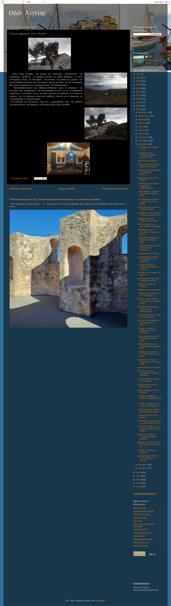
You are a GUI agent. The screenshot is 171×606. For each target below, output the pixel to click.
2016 (138, 92)
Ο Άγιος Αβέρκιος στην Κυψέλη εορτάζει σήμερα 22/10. (149, 346)
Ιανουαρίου (143, 112)
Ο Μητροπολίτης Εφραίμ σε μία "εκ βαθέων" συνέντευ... (149, 172)
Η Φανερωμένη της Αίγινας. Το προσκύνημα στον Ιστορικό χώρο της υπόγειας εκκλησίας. (55, 199)
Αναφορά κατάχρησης (144, 494)
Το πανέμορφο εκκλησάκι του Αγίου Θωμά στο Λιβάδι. (148, 201)
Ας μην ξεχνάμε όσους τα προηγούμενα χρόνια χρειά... (148, 338)
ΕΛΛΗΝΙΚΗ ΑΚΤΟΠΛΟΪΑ (143, 512)
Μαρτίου (142, 119)
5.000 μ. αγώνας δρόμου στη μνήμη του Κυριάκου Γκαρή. (149, 301)
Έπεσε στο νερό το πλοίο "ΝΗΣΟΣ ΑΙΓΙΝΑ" (148, 208)
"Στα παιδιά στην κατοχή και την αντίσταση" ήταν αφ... (149, 422)
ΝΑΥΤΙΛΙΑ (137, 521)
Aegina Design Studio (142, 533)
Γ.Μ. (150, 57)
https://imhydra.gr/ (141, 543)
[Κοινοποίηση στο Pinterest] (45, 178)
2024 (138, 480)
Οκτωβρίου (143, 144)
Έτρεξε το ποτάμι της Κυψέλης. (147, 285)
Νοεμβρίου (143, 465)
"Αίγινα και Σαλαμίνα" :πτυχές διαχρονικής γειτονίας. (147, 436)
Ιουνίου (141, 130)
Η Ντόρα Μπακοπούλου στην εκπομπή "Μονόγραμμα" (148, 309)
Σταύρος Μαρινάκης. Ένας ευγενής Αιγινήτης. (149, 316)
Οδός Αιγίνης (27, 12)
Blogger (101, 601)
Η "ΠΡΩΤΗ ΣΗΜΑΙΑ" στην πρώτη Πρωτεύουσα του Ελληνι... (149, 429)
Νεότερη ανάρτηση (20, 188)
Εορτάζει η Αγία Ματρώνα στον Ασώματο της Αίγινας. (148, 322)
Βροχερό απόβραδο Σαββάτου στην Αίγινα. (148, 219)
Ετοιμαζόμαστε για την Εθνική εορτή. (147, 386)
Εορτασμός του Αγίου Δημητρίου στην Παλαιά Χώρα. (149, 362)
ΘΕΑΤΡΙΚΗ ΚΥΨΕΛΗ (142, 515)
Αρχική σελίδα (67, 188)
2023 (138, 476)
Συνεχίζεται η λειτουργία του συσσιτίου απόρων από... (149, 214)
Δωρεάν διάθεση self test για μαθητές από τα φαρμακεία (148, 259)
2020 (138, 106)
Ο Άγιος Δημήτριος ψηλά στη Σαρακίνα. (148, 380)
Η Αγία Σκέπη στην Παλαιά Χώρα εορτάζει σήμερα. (149, 411)
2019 (138, 102)
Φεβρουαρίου (144, 116)
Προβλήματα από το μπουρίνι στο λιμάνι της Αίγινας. (148, 232)
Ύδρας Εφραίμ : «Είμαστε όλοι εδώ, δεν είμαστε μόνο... (148, 193)
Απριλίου (142, 123)
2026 (138, 487)
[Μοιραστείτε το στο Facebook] (43, 178)
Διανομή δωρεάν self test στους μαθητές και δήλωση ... (148, 458)
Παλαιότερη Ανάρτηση (114, 188)
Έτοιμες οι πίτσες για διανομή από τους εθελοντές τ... (146, 330)
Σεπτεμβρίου (144, 141)
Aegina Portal (139, 536)
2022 (138, 473)
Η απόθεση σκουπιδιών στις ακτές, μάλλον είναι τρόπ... (148, 354)
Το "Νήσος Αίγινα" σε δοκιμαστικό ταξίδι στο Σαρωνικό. (148, 267)
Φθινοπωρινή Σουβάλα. (148, 161)
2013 (138, 81)
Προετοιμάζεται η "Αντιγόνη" (149, 367)
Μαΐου (141, 127)
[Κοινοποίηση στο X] (40, 178)
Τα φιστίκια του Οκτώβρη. (148, 253)
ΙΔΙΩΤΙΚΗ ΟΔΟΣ (140, 518)
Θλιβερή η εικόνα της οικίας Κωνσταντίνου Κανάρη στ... (149, 444)
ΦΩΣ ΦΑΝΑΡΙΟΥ (140, 530)
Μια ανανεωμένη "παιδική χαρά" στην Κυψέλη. (148, 165)
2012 (138, 78)
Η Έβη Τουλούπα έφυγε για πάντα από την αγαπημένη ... (149, 248)
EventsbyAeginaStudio (142, 539)
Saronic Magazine (141, 546)
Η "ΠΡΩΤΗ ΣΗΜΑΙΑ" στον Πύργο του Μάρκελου (149, 405)
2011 (138, 74)
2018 (138, 99)
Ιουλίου (141, 134)
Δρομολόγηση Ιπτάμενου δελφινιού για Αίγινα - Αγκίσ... (148, 240)
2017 (138, 95)
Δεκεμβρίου (143, 468)
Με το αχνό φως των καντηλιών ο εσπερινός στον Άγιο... (148, 373)
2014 (138, 85)
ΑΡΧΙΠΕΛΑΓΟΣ (139, 508)
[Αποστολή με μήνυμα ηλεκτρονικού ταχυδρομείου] (35, 178)
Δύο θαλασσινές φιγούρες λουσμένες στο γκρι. (148, 279)
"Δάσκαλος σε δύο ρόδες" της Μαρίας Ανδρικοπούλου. (148, 185)
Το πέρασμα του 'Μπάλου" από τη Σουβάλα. (149, 294)
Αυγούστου (143, 137)
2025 (138, 483)
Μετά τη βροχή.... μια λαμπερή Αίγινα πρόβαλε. (149, 225)
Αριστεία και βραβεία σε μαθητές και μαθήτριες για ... (149, 398)
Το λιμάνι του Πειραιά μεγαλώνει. (146, 451)
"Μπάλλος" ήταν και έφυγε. (149, 290)
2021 (138, 109)
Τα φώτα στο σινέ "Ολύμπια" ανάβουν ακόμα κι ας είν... (147, 155)
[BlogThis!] (38, 178)
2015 (138, 88)
